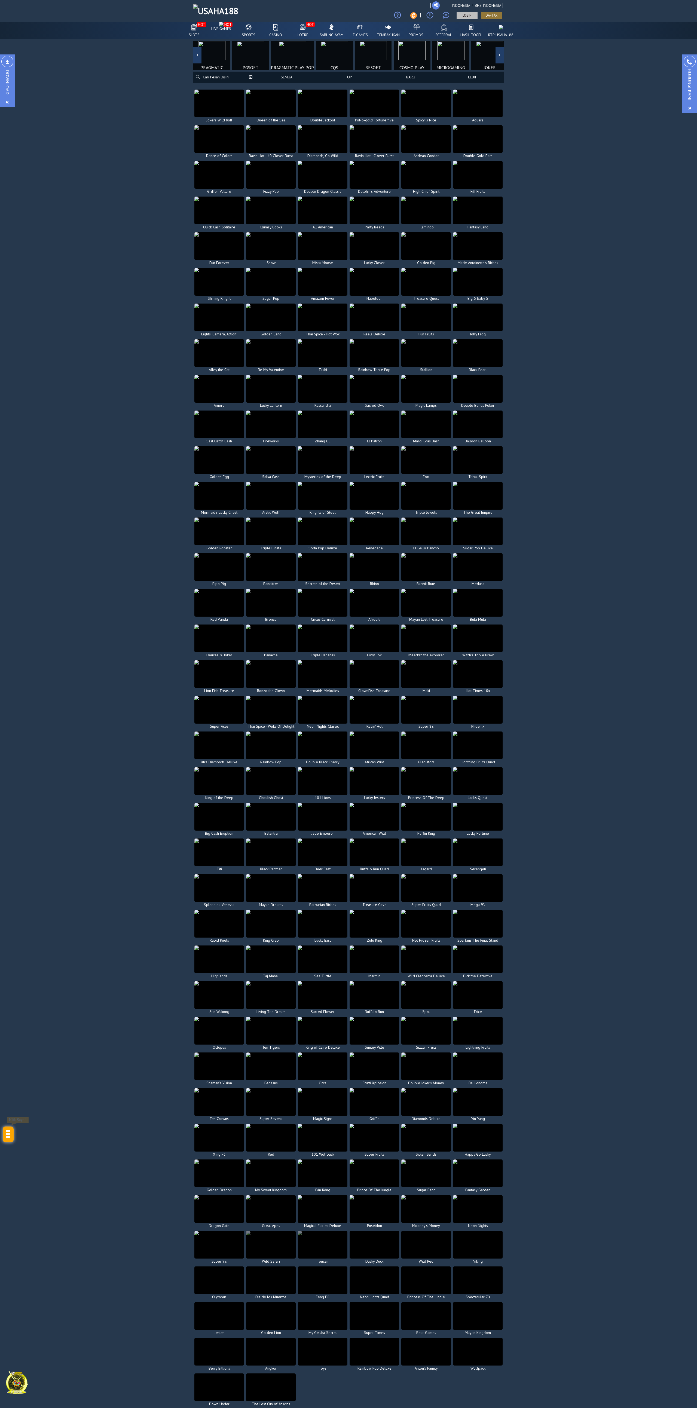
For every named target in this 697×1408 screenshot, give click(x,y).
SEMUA (286, 77)
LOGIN (467, 15)
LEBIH (473, 77)
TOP (348, 77)
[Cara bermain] (397, 15)
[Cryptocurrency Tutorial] (413, 15)
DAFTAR (491, 15)
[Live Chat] (446, 15)
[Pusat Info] (430, 15)
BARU (410, 77)
